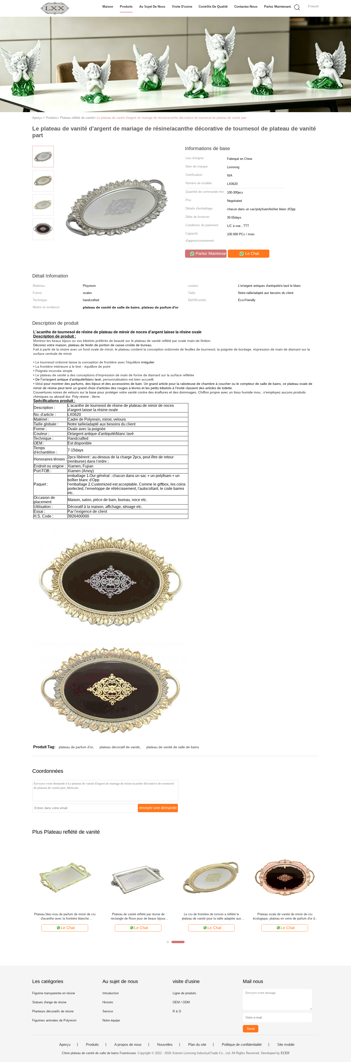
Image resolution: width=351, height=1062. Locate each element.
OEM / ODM (181, 1002)
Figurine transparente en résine (53, 993)
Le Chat (251, 253)
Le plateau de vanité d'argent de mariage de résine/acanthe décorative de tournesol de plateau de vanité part (171, 118)
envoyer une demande (158, 808)
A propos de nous (128, 1044)
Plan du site (197, 1044)
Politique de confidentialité (242, 1044)
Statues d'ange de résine (49, 1002)
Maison (107, 6)
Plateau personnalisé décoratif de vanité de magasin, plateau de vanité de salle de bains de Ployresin (285, 916)
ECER (285, 1053)
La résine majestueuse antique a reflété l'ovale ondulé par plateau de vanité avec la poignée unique (212, 916)
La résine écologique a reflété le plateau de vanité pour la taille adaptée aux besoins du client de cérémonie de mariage (138, 916)
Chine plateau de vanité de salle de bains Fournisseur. (100, 1053)
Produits (126, 6)
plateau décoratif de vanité (120, 747)
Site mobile (285, 1044)
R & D (177, 1011)
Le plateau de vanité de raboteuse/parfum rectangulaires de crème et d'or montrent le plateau (64, 916)
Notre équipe (111, 1020)
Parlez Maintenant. (278, 6)
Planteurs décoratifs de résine (53, 1011)
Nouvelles (165, 1044)
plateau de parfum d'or (76, 747)
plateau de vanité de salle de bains (172, 747)
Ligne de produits (184, 993)
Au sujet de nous (152, 6)
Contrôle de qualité (213, 6)
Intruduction (110, 993)
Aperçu (64, 1044)
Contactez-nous (245, 6)
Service (107, 1011)
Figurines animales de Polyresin (54, 1020)
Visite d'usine (182, 6)
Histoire (107, 1002)
